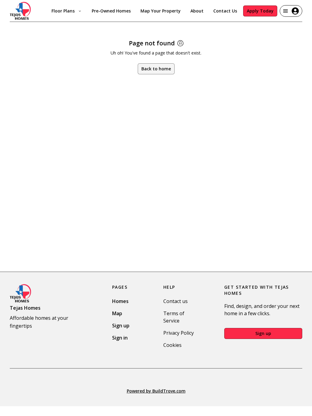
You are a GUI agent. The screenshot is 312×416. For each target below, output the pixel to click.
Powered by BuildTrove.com (156, 391)
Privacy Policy (178, 333)
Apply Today (260, 11)
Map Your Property (160, 11)
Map (117, 313)
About (197, 11)
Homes (120, 301)
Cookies (172, 345)
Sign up (120, 325)
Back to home (156, 69)
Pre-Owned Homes (111, 11)
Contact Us (225, 11)
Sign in (120, 337)
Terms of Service (173, 317)
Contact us (175, 301)
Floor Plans (63, 11)
